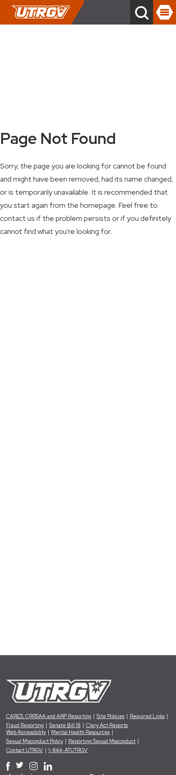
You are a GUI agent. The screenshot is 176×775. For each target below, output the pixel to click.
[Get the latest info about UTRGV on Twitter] (19, 766)
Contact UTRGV (24, 750)
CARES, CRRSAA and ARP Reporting (48, 716)
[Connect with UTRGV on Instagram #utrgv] (33, 766)
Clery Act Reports (107, 725)
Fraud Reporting (25, 725)
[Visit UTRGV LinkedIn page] (48, 766)
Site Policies (110, 716)
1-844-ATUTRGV (68, 750)
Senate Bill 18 (65, 725)
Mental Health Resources (80, 732)
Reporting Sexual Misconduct (101, 741)
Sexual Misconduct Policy (34, 741)
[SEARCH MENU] (141, 12)
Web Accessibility (26, 732)
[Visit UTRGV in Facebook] (8, 766)
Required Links (147, 716)
